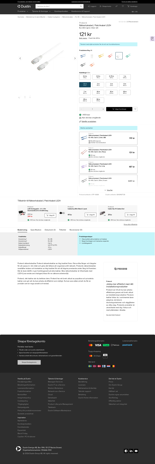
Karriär (111, 388)
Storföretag (113, 398)
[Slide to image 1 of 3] (20, 96)
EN (136, 12)
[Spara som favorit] (135, 109)
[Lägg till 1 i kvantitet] (103, 109)
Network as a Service (56, 391)
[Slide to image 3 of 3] (30, 96)
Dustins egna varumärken (119, 395)
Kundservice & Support (80, 11)
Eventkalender (23, 427)
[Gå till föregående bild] (20, 58)
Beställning (82, 382)
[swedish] (90, 366)
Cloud (50, 395)
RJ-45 (77, 17)
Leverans (82, 385)
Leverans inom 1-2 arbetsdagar (81, 1)
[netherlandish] (108, 366)
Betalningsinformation (26, 385)
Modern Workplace (55, 388)
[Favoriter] (123, 6)
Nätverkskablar (67, 17)
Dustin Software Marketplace (59, 411)
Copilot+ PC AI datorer (26, 437)
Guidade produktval (25, 414)
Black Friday (22, 433)
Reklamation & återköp (87, 388)
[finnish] (104, 366)
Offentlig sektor (115, 401)
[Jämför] (116, 6)
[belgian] (113, 366)
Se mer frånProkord (113, 315)
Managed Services (55, 382)
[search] (80, 6)
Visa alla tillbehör (130, 224)
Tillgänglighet (23, 404)
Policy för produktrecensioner (29, 411)
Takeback (52, 407)
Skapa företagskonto (29, 362)
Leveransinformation (26, 388)
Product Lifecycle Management (60, 404)
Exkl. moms (83, 38)
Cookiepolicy (23, 401)
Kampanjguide (23, 407)
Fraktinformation (24, 391)
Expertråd (22, 430)
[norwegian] (94, 366)
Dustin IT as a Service (56, 385)
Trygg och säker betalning (129, 1)
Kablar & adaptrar (54, 17)
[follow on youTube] (136, 451)
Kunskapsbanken (61, 11)
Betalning (82, 395)
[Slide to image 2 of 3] (25, 96)
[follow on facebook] (126, 451)
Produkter (22, 11)
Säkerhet (51, 401)
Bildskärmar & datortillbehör (36, 17)
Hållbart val (113, 391)
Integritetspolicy (24, 398)
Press (111, 382)
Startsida (21, 17)
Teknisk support (84, 391)
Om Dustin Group (115, 385)
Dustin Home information (88, 398)
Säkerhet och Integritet (118, 404)
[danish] (99, 366)
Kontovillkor (22, 395)
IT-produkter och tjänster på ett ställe (29, 1)
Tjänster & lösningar (40, 11)
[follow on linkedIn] (131, 451)
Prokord (83, 23)
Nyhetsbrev (22, 421)
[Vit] (83, 55)
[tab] (23, 229)
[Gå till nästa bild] (75, 58)
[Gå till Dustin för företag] (24, 6)
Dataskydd (52, 398)
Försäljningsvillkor (25, 382)
